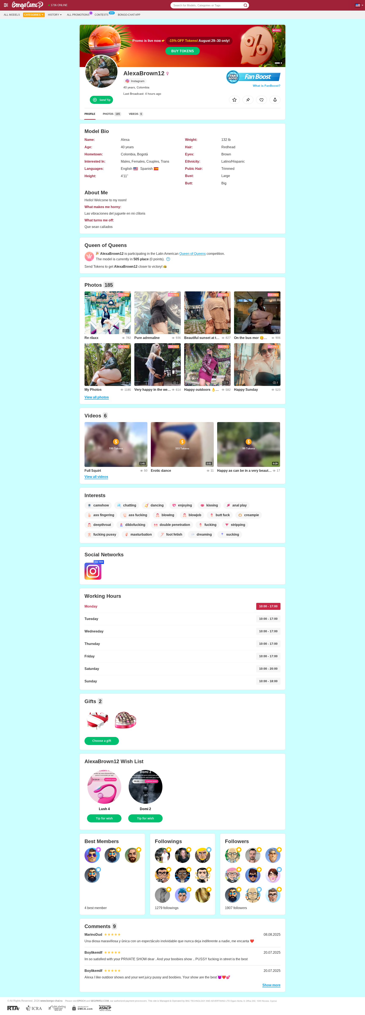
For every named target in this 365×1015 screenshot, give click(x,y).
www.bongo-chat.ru (51, 1000)
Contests (101, 14)
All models (12, 14)
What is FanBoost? (267, 85)
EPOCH (81, 1001)
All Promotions (78, 14)
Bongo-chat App (129, 14)
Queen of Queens (192, 253)
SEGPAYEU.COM (100, 1001)
